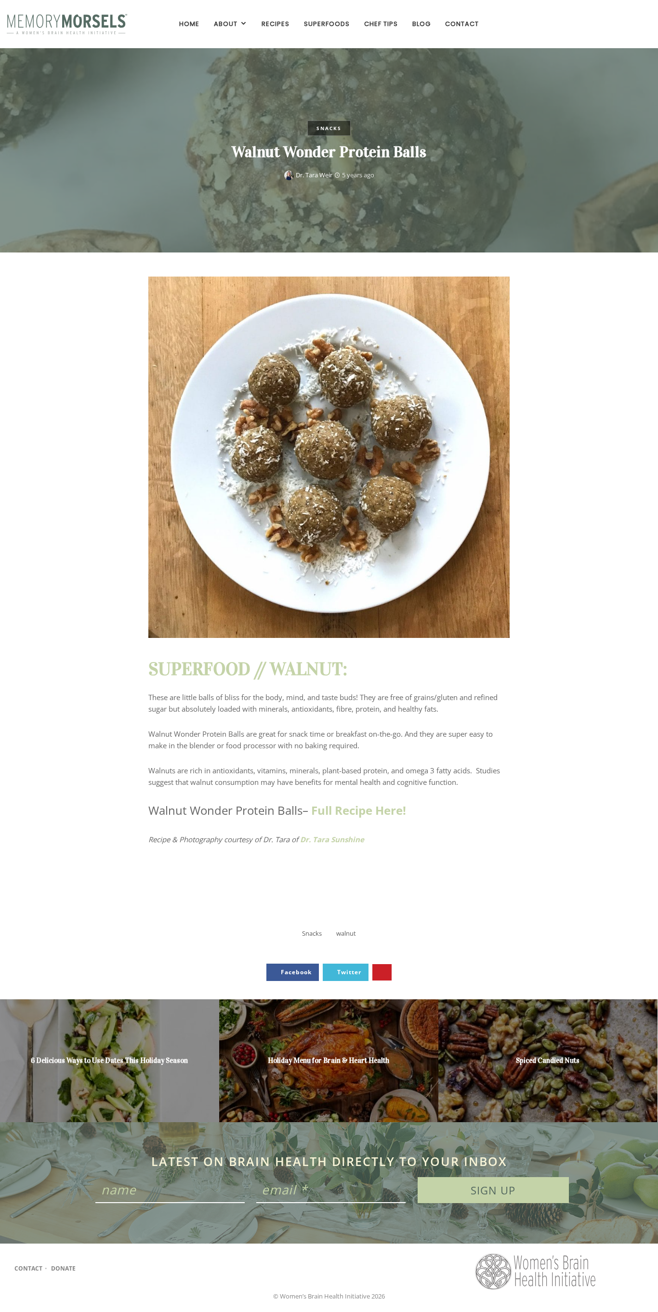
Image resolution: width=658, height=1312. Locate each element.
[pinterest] (643, 24)
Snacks (329, 128)
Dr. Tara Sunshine (332, 839)
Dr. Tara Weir (314, 175)
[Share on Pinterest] (382, 972)
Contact (28, 1268)
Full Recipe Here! (358, 810)
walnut (346, 933)
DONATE (63, 1268)
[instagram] (627, 24)
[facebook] (611, 24)
